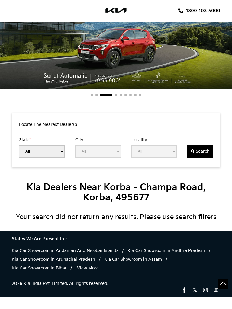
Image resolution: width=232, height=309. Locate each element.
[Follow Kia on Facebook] (184, 289)
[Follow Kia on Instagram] (205, 289)
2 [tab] (96, 95)
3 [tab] (106, 95)
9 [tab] (140, 95)
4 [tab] (116, 95)
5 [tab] (121, 95)
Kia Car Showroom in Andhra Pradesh (166, 250)
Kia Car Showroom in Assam (133, 259)
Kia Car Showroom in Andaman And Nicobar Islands (65, 250)
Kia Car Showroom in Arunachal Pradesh (53, 259)
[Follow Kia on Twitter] (195, 289)
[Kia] (116, 11)
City (79, 140)
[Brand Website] (216, 289)
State (25, 139)
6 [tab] (125, 95)
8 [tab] (135, 95)
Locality (139, 140)
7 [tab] (130, 95)
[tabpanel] (116, 55)
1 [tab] (92, 95)
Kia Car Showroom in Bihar (39, 268)
